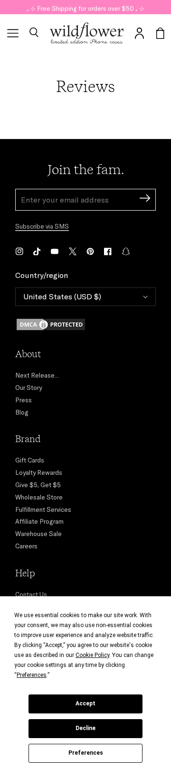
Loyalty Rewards (38, 472)
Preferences (85, 752)
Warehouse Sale (38, 533)
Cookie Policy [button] (92, 655)
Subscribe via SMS (42, 226)
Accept (85, 703)
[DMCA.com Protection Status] (85, 324)
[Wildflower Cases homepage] (86, 33)
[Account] (139, 33)
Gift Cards (29, 460)
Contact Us (31, 594)
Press (23, 400)
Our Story (28, 387)
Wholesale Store (39, 497)
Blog (21, 412)
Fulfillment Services (43, 509)
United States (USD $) (62, 296)
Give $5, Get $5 (38, 485)
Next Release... (37, 375)
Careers (26, 546)
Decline (85, 728)
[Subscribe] (145, 199)
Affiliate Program (39, 521)
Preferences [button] (32, 675)
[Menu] (12, 33)
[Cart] (160, 33)
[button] (33, 33)
